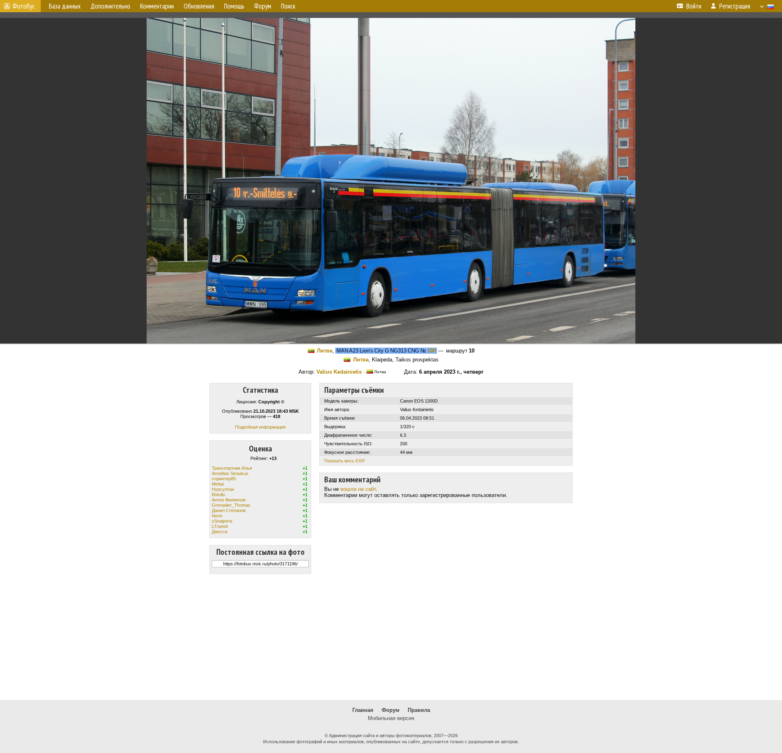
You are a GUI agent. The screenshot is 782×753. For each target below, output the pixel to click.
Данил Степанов (229, 510)
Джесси (219, 531)
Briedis (218, 494)
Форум (391, 710)
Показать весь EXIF (344, 460)
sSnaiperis (222, 521)
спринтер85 (224, 478)
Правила (419, 710)
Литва (324, 351)
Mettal (218, 484)
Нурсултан (223, 489)
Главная (362, 710)
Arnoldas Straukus (230, 473)
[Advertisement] (391, 637)
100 (431, 351)
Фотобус (24, 6)
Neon (217, 515)
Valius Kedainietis (339, 372)
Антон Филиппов (229, 499)
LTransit (220, 526)
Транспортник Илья (232, 468)
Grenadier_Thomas (231, 505)
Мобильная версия (391, 718)
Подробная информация (260, 427)
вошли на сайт (358, 489)
